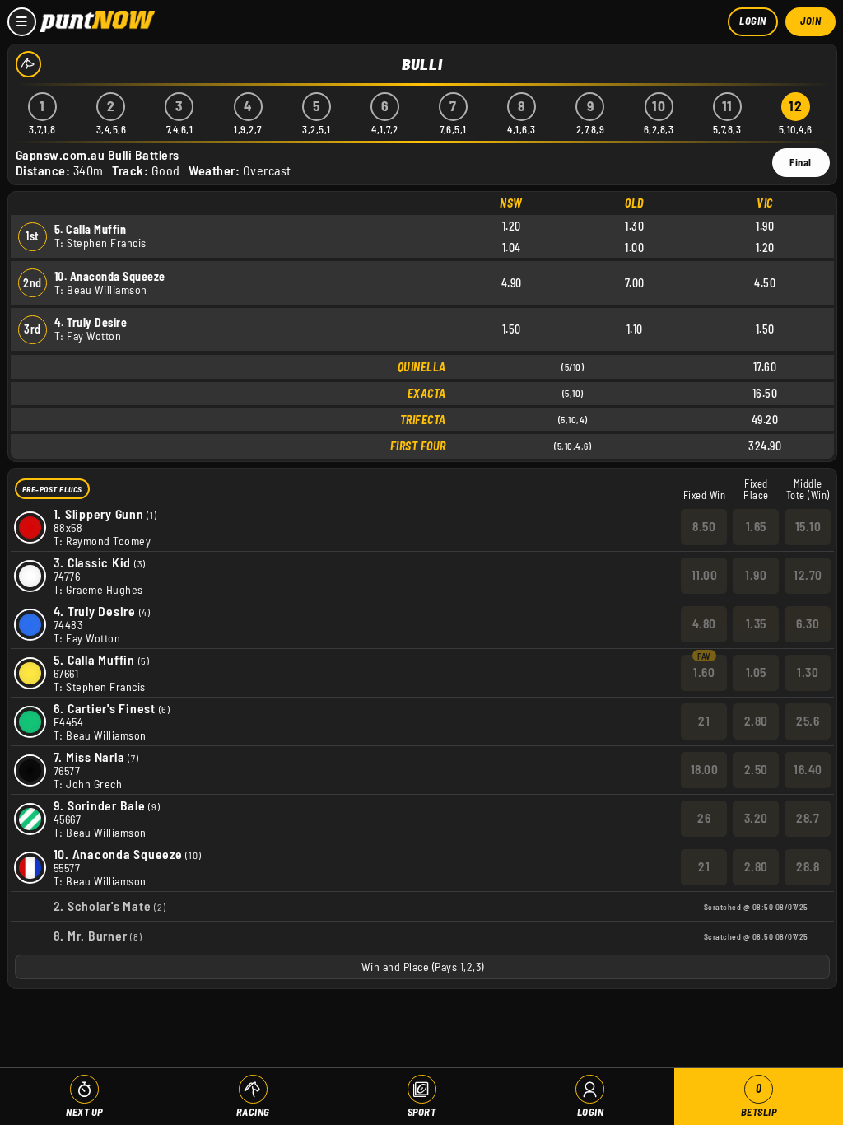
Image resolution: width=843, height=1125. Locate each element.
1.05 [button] (756, 672)
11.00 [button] (705, 574)
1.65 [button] (756, 526)
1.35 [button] (756, 623)
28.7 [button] (807, 817)
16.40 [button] (808, 769)
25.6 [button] (807, 720)
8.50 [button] (703, 526)
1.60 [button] (704, 672)
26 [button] (703, 817)
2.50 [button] (756, 769)
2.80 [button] (756, 720)
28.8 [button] (807, 866)
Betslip (759, 1099)
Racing (253, 1111)
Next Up (84, 1111)
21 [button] (704, 720)
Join (810, 20)
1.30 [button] (807, 672)
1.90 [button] (755, 574)
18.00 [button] (705, 769)
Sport (422, 1111)
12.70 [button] (808, 574)
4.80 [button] (704, 623)
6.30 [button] (807, 623)
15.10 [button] (808, 526)
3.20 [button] (756, 817)
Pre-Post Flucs (52, 489)
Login (752, 20)
